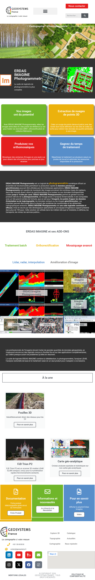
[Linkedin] (9, 554)
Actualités (71, 538)
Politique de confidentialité (77, 575)
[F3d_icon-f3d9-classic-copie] (28, 554)
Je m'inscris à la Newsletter (47, 509)
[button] (45, 11)
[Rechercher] (84, 15)
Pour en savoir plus (25, 425)
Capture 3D (55, 533)
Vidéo (79, 514)
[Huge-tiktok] (38, 564)
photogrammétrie (58, 183)
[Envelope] (38, 554)
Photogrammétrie (57, 26)
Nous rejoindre (71, 544)
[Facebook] (28, 564)
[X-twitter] (18, 564)
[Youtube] (18, 554)
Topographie (55, 538)
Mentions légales (17, 575)
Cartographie (36, 26)
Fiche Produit (15, 513)
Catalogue (71, 533)
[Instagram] (9, 564)
